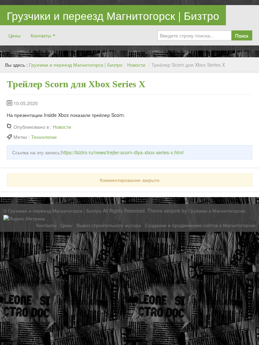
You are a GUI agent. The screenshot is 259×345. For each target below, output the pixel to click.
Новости (136, 64)
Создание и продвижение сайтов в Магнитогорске (200, 225)
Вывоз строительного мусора (109, 225)
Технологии (44, 136)
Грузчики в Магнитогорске (216, 210)
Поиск (241, 35)
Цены (14, 35)
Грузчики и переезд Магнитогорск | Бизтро (113, 15)
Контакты (41, 35)
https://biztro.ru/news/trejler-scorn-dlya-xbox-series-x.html (122, 152)
